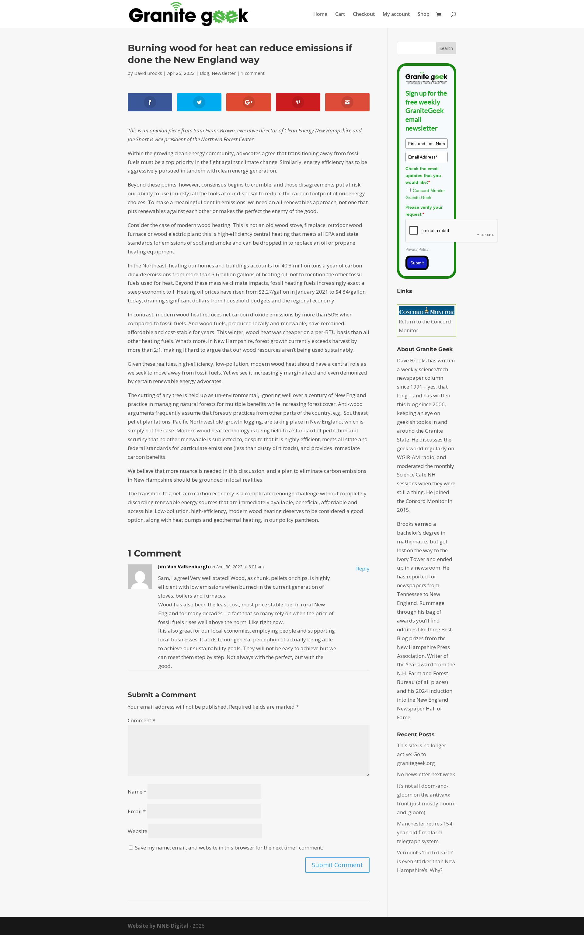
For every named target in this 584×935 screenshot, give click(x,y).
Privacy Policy (417, 249)
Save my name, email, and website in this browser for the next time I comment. (229, 847)
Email (137, 811)
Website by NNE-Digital (158, 925)
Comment (141, 720)
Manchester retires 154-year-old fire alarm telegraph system (425, 832)
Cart (340, 14)
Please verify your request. (424, 210)
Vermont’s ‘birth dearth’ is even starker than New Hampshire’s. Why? (426, 861)
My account (396, 14)
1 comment (253, 73)
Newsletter (224, 73)
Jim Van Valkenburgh (183, 566)
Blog (204, 73)
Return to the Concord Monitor (425, 326)
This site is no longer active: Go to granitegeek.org (421, 754)
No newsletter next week (426, 774)
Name (137, 791)
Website (137, 831)
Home (320, 14)
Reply (363, 568)
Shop (423, 14)
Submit (417, 262)
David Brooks (148, 73)
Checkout (364, 14)
